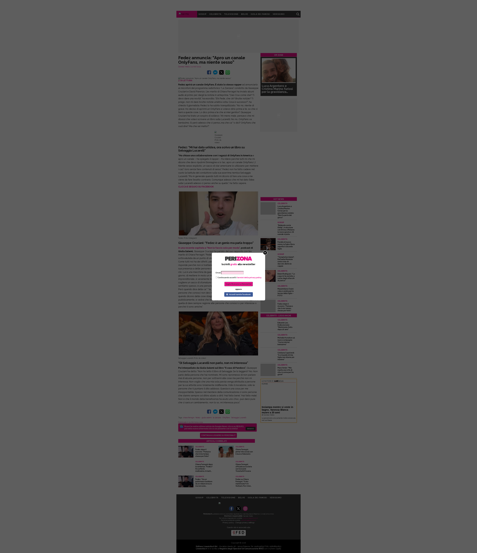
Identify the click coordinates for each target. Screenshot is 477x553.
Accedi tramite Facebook (240, 294)
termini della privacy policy (249, 278)
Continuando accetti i (239, 278)
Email (218, 273)
